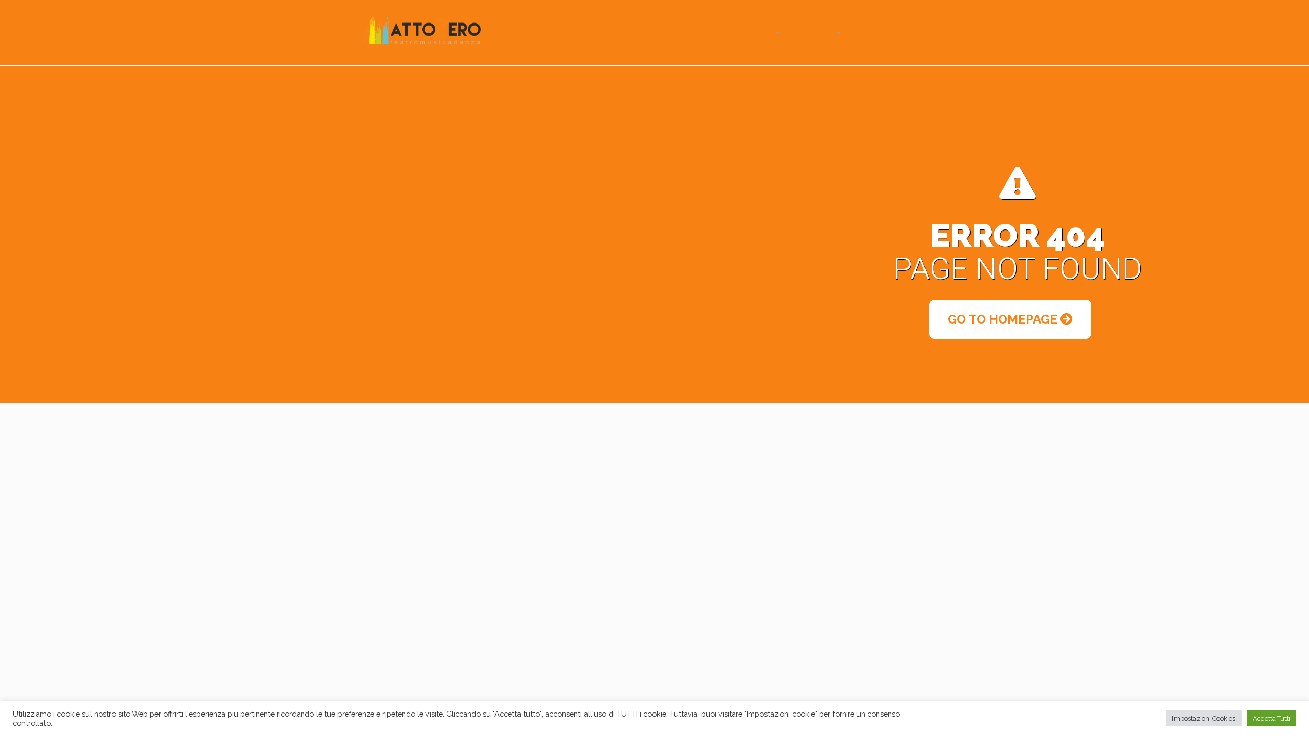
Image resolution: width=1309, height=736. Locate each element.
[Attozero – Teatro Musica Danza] (422, 29)
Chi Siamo (811, 33)
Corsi (758, 33)
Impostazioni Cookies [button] (1203, 718)
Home (636, 33)
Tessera (677, 33)
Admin (916, 33)
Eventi (720, 33)
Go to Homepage (1003, 319)
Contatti (872, 33)
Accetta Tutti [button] (1271, 718)
